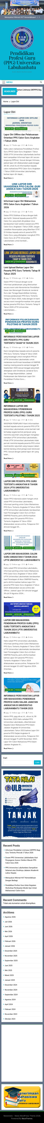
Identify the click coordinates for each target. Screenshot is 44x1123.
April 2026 (9, 936)
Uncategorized (21, 129)
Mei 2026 (8, 931)
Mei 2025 (8, 970)
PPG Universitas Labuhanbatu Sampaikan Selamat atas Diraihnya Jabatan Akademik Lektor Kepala (21, 870)
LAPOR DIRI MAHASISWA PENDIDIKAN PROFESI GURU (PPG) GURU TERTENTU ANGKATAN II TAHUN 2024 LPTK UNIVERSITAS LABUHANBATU (21, 626)
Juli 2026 (8, 922)
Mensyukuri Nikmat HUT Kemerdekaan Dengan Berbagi (20, 17)
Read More (8, 178)
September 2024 (11, 995)
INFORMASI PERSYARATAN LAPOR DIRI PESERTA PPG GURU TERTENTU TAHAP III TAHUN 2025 (21, 339)
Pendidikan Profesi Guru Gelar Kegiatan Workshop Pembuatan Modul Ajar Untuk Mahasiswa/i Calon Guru (21, 888)
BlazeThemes (27, 1118)
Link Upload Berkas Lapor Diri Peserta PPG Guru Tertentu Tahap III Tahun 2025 (22, 270)
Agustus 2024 (10, 1000)
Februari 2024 (10, 1009)
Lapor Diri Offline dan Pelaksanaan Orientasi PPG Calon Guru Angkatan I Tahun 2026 (22, 137)
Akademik (9, 400)
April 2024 (9, 1004)
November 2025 (11, 956)
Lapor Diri (9, 129)
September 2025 (11, 961)
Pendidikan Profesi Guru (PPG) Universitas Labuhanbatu (22, 60)
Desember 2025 (11, 951)
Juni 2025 (8, 965)
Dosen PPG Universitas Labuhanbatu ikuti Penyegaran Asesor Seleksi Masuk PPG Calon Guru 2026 (21, 860)
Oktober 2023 (10, 1019)
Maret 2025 (9, 975)
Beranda (9, 475)
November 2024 (11, 990)
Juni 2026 (8, 927)
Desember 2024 (11, 985)
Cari (5, 758)
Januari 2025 (10, 980)
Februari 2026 (10, 941)
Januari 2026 (10, 946)
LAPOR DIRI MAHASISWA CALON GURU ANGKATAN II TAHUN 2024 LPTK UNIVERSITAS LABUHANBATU (22, 556)
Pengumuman (20, 195)
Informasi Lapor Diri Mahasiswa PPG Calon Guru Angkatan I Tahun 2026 (21, 204)
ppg (7, 145)
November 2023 (11, 1014)
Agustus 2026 (10, 917)
